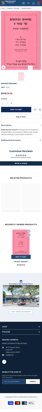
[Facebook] (4, 362)
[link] (10, 211)
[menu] (23, 3)
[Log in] (33, 3)
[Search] (28, 3)
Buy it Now (21, 117)
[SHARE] (39, 109)
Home (3, 8)
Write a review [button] (21, 163)
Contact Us (9, 355)
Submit (33, 381)
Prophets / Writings (13, 8)
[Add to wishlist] (35, 109)
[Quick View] (29, 235)
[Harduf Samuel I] (21, 242)
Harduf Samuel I (21, 261)
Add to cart (17, 109)
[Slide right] (38, 297)
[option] (21, 40)
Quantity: (4, 99)
